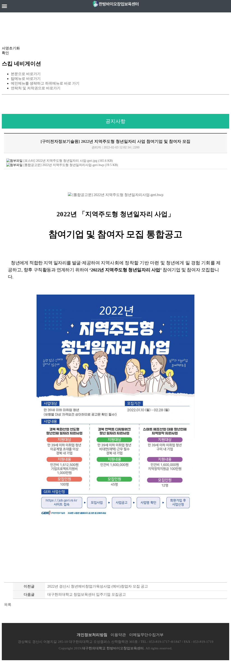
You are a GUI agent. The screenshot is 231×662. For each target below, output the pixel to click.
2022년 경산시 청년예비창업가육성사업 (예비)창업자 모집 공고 (97, 586)
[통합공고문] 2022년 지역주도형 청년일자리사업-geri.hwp (117, 195)
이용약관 (118, 635)
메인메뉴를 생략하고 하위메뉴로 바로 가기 (45, 83)
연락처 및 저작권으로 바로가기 (35, 88)
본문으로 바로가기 (26, 74)
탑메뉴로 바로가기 (26, 79)
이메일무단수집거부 (146, 635)
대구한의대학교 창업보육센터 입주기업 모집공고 (86, 594)
